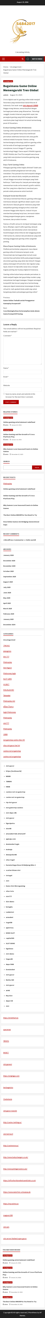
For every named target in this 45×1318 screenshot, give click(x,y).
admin (5, 95)
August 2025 (8, 582)
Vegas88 (9, 959)
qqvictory (9, 928)
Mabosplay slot (9, 701)
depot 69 (9, 1001)
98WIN (6, 1041)
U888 (5, 734)
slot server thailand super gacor (15, 1238)
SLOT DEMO (10, 943)
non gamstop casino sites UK (14, 740)
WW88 (8, 776)
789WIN (9, 781)
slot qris (6, 1227)
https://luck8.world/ (14, 771)
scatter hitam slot (13, 870)
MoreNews (32, 1312)
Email (6, 377)
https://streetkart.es (10, 1018)
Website (6, 385)
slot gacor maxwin (10, 1111)
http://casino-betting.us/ (12, 1122)
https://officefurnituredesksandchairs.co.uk (19, 1180)
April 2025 (7, 603)
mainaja (9, 849)
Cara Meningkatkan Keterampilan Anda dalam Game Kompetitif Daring (21, 311)
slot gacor (10, 766)
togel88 (9, 922)
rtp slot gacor (11, 802)
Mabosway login (9, 673)
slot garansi (7, 1064)
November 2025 (9, 566)
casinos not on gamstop (12, 751)
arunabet (9, 917)
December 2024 (9, 624)
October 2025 (8, 571)
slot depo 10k (11, 813)
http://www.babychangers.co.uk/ (15, 1157)
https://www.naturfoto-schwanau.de (16, 1192)
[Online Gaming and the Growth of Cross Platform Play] (22, 430)
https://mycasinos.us (11, 1203)
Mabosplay (7, 483)
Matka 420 (10, 980)
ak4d (8, 990)
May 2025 (6, 598)
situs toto (10, 891)
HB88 (8, 787)
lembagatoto (8, 1087)
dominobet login (12, 844)
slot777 (6, 723)
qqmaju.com (11, 839)
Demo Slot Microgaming (15, 886)
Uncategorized (8, 81)
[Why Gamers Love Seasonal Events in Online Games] (22, 444)
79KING (6, 645)
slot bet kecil (8, 1134)
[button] (3, 59)
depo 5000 (10, 964)
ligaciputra (10, 823)
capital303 (10, 938)
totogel (9, 875)
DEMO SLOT (10, 933)
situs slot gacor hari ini (11, 745)
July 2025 (6, 587)
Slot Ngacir (7, 668)
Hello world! (31, 540)
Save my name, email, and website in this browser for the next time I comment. (20, 395)
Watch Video (37, 59)
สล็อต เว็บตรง (8, 706)
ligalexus (9, 948)
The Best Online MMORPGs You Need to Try (20, 515)
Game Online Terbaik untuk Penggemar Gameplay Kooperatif (19, 300)
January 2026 (8, 555)
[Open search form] (22, 59)
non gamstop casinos (14, 807)
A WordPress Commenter (13, 540)
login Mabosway (9, 712)
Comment (7, 336)
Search (6, 461)
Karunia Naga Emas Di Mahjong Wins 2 (21, 865)
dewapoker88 (11, 855)
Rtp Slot (9, 996)
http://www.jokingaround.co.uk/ (15, 1169)
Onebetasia (7, 1099)
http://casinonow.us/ (11, 1145)
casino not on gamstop (15, 797)
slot (7, 881)
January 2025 (8, 619)
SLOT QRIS (7, 679)
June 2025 (7, 592)
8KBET (6, 1053)
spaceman (7, 1029)
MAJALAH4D (8, 690)
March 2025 (7, 608)
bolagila (9, 907)
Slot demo (10, 901)
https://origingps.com (11, 1076)
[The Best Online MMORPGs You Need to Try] (22, 1297)
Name (6, 368)
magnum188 (8, 1215)
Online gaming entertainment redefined (19, 422)
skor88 (8, 828)
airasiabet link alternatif (15, 834)
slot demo (10, 954)
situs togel (10, 860)
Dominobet (10, 969)
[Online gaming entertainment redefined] (22, 417)
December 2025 (9, 561)
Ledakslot (10, 912)
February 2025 (8, 614)
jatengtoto (7, 651)
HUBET (6, 684)
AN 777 (6, 657)
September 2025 (9, 576)
